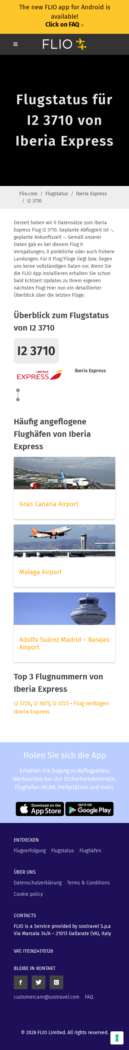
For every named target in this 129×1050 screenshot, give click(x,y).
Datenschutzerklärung (38, 883)
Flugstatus (56, 194)
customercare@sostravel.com (46, 997)
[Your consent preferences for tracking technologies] (116, 1037)
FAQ (89, 997)
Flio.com (28, 194)
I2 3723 (60, 703)
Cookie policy (28, 894)
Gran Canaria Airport (48, 504)
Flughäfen (90, 851)
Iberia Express (91, 194)
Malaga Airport (40, 572)
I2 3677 (41, 703)
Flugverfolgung (30, 851)
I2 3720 (22, 703)
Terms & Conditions (88, 883)
